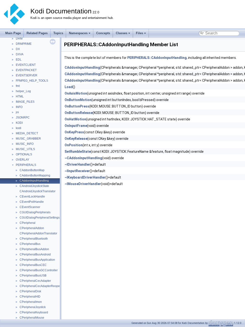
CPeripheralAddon (32, 228)
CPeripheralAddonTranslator (38, 233)
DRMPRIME (24, 43)
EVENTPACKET (26, 70)
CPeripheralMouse (32, 317)
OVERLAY (22, 159)
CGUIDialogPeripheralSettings (40, 217)
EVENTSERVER (26, 75)
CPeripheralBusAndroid (35, 254)
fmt (18, 86)
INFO (19, 107)
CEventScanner (30, 207)
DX (18, 49)
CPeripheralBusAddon (34, 249)
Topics (58, 33)
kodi (18, 128)
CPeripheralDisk (30, 291)
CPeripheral (27, 223)
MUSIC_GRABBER (28, 138)
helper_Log (23, 91)
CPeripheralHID (30, 296)
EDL (19, 59)
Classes (121, 33)
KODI (19, 122)
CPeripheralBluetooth (34, 238)
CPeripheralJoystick (33, 307)
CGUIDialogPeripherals (35, 212)
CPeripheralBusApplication (37, 259)
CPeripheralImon (31, 302)
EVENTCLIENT (26, 65)
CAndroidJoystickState (34, 186)
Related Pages (37, 33)
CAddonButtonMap (32, 170)
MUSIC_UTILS (25, 149)
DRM (19, 38)
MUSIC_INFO (24, 144)
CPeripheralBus (30, 244)
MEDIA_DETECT (27, 133)
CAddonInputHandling (34, 180)
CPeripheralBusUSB (33, 275)
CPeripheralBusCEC (33, 265)
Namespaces (78, 33)
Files (139, 33)
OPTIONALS (24, 154)
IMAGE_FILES (25, 101)
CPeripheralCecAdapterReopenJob (43, 286)
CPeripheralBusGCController (39, 270)
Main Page (13, 33)
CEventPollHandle (32, 201)
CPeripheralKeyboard (34, 312)
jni (17, 112)
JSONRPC (23, 117)
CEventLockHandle (32, 196)
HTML (20, 96)
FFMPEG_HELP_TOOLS (32, 80)
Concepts (103, 33)
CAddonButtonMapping (35, 175)
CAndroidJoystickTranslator (38, 191)
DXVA (19, 54)
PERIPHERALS (26, 165)
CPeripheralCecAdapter (35, 280)
